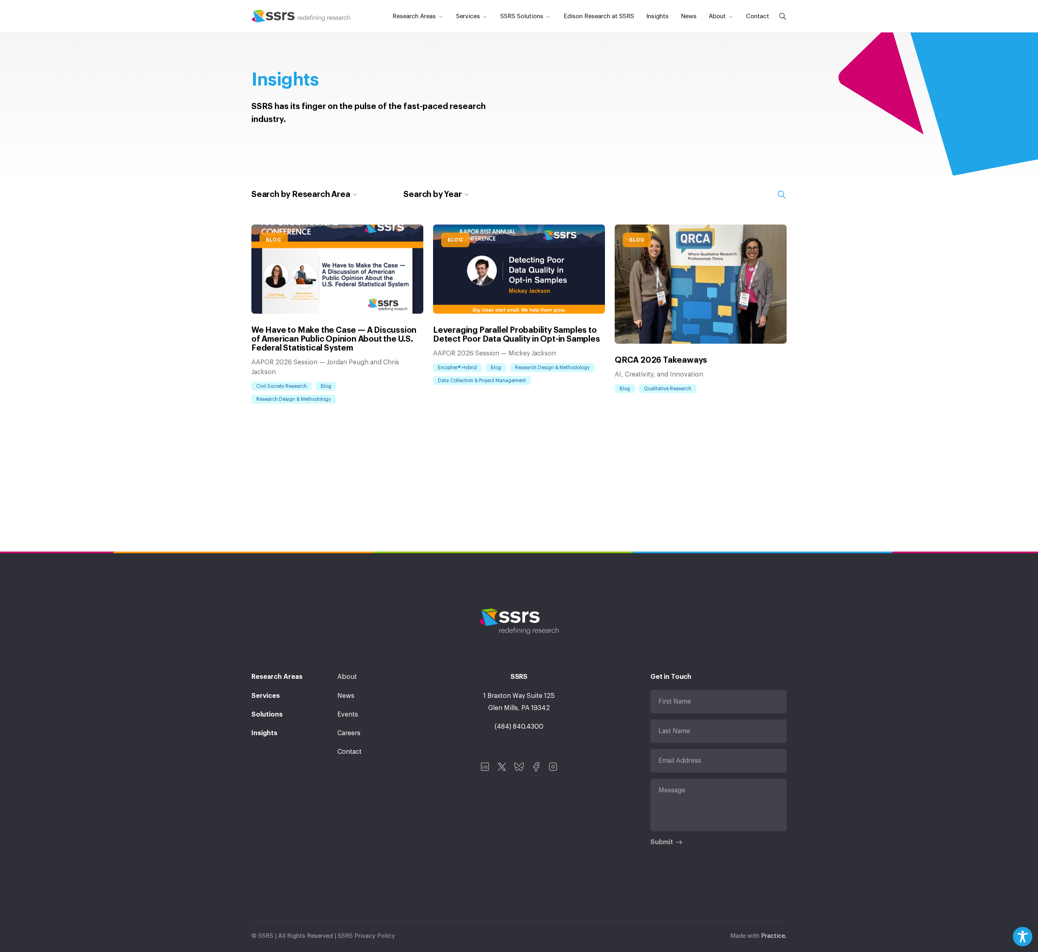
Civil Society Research (281, 386)
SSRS (301, 16)
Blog (273, 239)
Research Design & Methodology (293, 399)
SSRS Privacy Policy (366, 936)
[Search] (781, 16)
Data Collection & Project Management (482, 380)
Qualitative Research (667, 388)
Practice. (774, 936)
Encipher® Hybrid (457, 367)
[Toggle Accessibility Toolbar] (1022, 936)
